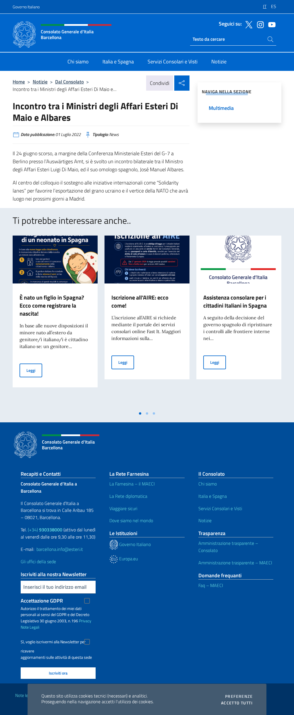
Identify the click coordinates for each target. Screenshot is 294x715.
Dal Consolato (69, 81)
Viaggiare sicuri (123, 508)
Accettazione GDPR (42, 601)
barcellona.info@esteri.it (59, 549)
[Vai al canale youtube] (270, 24)
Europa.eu (128, 558)
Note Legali (30, 627)
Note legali (24, 695)
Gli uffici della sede (38, 561)
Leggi (34, 370)
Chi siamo (207, 483)
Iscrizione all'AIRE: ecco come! (140, 301)
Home (19, 81)
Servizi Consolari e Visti (220, 508)
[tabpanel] (55, 322)
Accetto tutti (237, 703)
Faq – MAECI (210, 585)
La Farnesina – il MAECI (132, 483)
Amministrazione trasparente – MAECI (235, 562)
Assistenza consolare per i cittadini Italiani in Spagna (235, 301)
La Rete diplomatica (128, 496)
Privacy (85, 621)
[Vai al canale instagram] (259, 24)
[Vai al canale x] (247, 24)
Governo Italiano (26, 7)
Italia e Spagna (212, 496)
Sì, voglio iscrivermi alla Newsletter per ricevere (53, 642)
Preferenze (239, 696)
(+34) (45, 529)
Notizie (40, 81)
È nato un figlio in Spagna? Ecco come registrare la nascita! (52, 305)
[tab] (140, 413)
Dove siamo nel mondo (131, 520)
